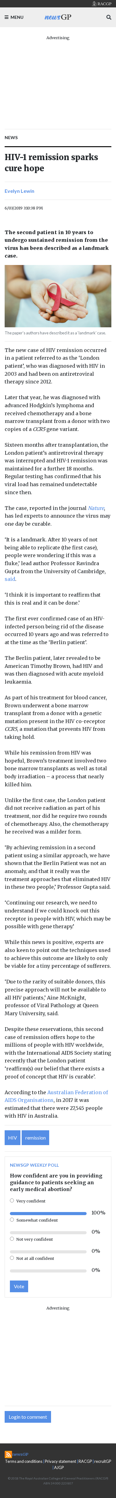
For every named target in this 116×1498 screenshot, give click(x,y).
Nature (96, 508)
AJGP (59, 1467)
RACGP (85, 1461)
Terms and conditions (23, 1461)
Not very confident (34, 1239)
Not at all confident (35, 1258)
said (10, 579)
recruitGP (102, 1461)
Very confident (30, 1200)
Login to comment (28, 1417)
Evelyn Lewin (19, 191)
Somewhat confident (37, 1220)
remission (35, 1137)
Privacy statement (60, 1461)
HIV (12, 1137)
